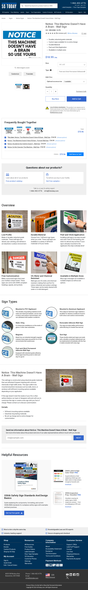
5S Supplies (5, 12)
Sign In (80, 12)
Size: (47, 63)
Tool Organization (36, 12)
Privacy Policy (30, 585)
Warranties (28, 563)
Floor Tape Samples (79, 7)
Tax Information (51, 553)
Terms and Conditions (53, 556)
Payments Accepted (73, 559)
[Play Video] (26, 86)
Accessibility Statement (54, 549)
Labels (22, 12)
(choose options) (62, 137)
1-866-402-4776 (78, 3)
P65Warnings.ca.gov (56, 112)
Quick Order (8, 563)
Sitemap (27, 561)
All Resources (29, 544)
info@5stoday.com (51, 191)
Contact (69, 549)
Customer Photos (31, 559)
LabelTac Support (73, 547)
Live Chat (70, 551)
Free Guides (29, 547)
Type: (48, 70)
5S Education (69, 12)
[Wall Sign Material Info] (51, 70)
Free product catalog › (14, 181)
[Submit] (22, 5)
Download (68, 484)
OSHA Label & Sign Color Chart (72, 472)
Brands (6, 547)
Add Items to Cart (75, 154)
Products (7, 544)
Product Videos (30, 549)
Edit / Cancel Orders (10, 565)
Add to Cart (76, 99)
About (48, 546)
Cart (85, 12)
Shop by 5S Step (9, 551)
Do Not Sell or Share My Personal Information (48, 585)
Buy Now (55, 99)
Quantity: (49, 87)
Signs (27, 12)
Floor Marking (15, 12)
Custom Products (48, 12)
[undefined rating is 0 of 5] (51, 33)
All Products (57, 12)
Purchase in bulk (81, 91)
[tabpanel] (67, 478)
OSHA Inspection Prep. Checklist (71, 494)
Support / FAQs (72, 544)
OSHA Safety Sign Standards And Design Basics (26, 496)
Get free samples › (53, 181)
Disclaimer (49, 551)
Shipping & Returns (73, 554)
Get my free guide (13, 513)
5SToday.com (41, 587)
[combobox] (39, 5)
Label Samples (66, 7)
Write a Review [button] (72, 33)
